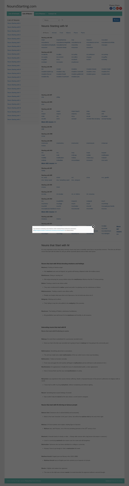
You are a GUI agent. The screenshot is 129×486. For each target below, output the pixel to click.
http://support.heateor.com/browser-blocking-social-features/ (49, 230)
